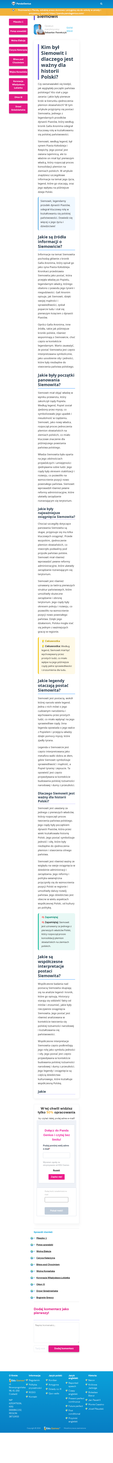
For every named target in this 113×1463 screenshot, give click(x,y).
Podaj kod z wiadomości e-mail (56, 1193)
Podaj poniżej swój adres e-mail (56, 1147)
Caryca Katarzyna (18, 50)
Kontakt (33, 1397)
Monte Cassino (96, 1405)
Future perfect (75, 1406)
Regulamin (34, 1380)
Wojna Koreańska (18, 72)
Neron (91, 1380)
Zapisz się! (56, 1177)
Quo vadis (54, 1394)
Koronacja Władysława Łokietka (18, 84)
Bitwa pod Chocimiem (18, 61)
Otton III (18, 97)
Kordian (53, 1380)
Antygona (54, 1385)
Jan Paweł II (94, 1400)
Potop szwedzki (18, 31)
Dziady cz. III (55, 1389)
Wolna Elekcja (18, 41)
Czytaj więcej (70, 29)
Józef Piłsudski (96, 1409)
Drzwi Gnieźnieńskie (18, 108)
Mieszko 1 (18, 22)
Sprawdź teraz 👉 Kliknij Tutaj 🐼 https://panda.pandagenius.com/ (56, 10)
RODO (32, 1392)
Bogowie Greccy (45, 1298)
